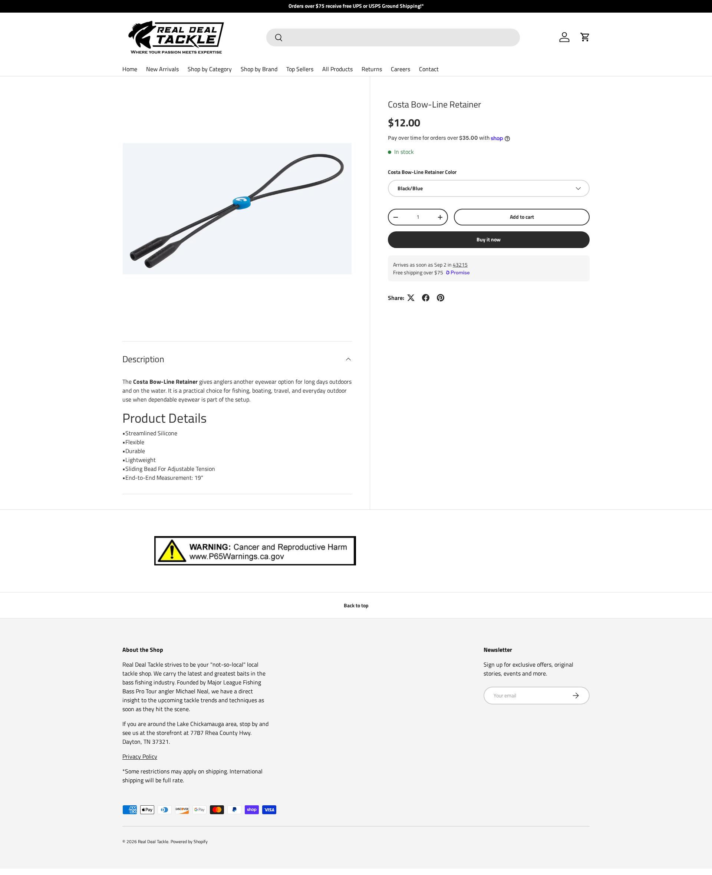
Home (129, 69)
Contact (429, 69)
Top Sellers (299, 69)
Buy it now (489, 239)
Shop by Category (210, 69)
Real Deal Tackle (153, 841)
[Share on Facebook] (425, 297)
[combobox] (393, 37)
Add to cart (522, 217)
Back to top (356, 605)
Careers (400, 69)
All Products (337, 69)
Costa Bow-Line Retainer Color (422, 172)
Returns (372, 69)
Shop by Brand (259, 69)
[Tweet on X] (410, 297)
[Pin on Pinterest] (440, 297)
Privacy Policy (139, 756)
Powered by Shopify (189, 841)
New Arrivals (162, 69)
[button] (585, 37)
